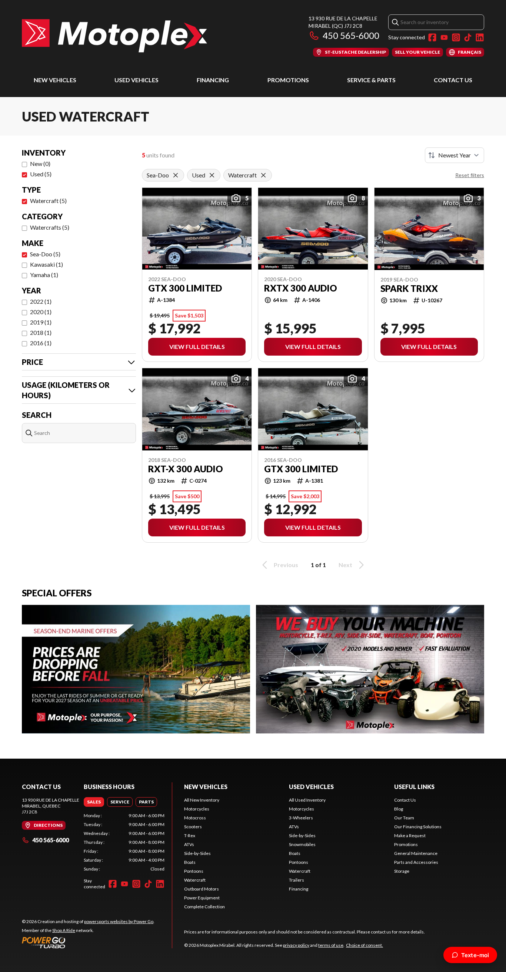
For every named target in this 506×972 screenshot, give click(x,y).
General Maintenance (415, 853)
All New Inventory (201, 800)
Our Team (404, 817)
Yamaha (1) (44, 274)
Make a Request (410, 835)
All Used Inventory (307, 800)
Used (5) (40, 173)
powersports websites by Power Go (118, 921)
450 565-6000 (351, 35)
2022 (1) (40, 301)
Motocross (195, 817)
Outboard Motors (201, 889)
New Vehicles (55, 79)
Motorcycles (196, 809)
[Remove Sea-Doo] (175, 175)
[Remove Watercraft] (263, 175)
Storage (401, 871)
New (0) (40, 163)
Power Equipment (202, 898)
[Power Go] (88, 942)
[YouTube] (444, 37)
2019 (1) (40, 322)
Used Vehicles (136, 79)
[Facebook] (432, 37)
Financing (213, 79)
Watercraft (195, 880)
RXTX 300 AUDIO (300, 288)
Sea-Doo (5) (45, 253)
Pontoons (193, 871)
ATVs (189, 844)
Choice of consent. (364, 945)
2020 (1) (40, 311)
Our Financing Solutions (418, 826)
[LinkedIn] (479, 37)
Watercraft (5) (48, 200)
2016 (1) (40, 342)
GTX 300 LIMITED (185, 288)
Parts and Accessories (416, 862)
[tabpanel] (124, 842)
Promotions (288, 79)
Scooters (193, 826)
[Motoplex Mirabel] (114, 36)
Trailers (296, 880)
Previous (286, 564)
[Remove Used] (212, 175)
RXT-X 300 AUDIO (185, 469)
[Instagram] (456, 37)
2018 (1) (40, 332)
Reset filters (469, 175)
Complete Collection (204, 906)
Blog (398, 809)
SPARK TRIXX (409, 288)
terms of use (330, 945)
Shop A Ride (63, 930)
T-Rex (189, 835)
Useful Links (414, 786)
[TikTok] (467, 37)
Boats (190, 862)
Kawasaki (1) (46, 264)
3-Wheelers (301, 817)
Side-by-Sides (197, 853)
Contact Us (453, 79)
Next (345, 564)
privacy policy (296, 945)
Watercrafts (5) (49, 227)
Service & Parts (371, 79)
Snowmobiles (302, 844)
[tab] (94, 802)
